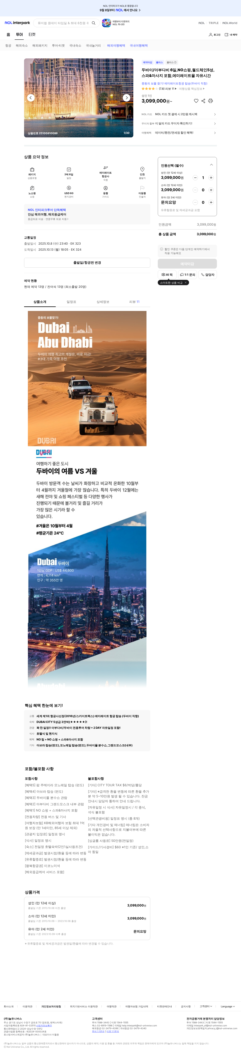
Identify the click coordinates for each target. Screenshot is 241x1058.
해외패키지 (39, 45)
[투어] (19, 34)
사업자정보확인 (44, 1025)
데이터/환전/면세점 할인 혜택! (174, 132)
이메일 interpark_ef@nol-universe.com (207, 1025)
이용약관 (27, 1006)
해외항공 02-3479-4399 (105, 1028)
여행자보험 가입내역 (136, 1006)
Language (226, 1006)
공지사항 (186, 1006)
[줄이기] (195, 177)
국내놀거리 (93, 45)
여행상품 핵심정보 (190, 88)
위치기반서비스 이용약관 (84, 1006)
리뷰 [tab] (134, 302)
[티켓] (32, 34)
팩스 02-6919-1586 (102, 1025)
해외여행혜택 (116, 45)
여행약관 (112, 1006)
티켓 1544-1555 (119, 1022)
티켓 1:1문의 (113, 1031)
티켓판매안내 (164, 1006)
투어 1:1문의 (98, 1031)
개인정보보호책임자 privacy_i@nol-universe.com (212, 1028)
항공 (8, 45)
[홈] (8, 34)
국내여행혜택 (139, 45)
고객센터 (205, 1006)
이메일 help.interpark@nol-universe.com (135, 1025)
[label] (187, 165)
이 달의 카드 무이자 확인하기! (173, 123)
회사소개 (9, 1006)
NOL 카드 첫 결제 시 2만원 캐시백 (176, 114)
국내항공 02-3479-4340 (133, 1028)
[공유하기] (203, 100)
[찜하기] (196, 100)
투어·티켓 (58, 45)
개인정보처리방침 (51, 1006)
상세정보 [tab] (103, 302)
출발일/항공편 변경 (87, 262)
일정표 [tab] (71, 302)
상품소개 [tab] (40, 302)
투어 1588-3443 (100, 1022)
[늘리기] (211, 177)
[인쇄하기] (210, 100)
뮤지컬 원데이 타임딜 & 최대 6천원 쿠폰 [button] (63, 23)
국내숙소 (75, 45)
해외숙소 (22, 45)
